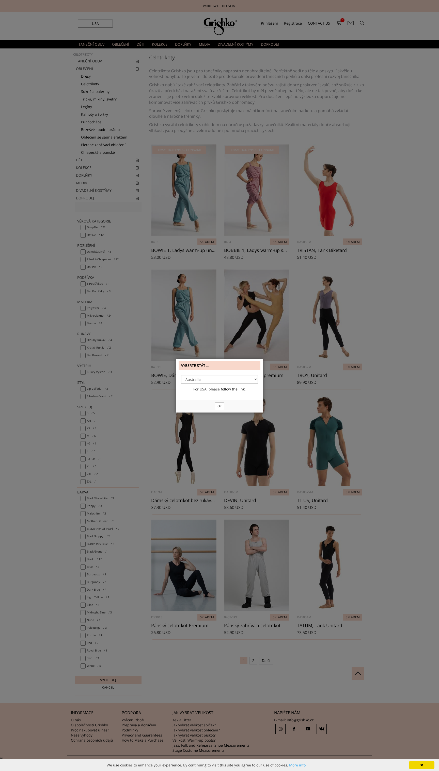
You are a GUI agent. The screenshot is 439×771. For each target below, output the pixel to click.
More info (297, 765)
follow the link (233, 389)
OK (219, 406)
